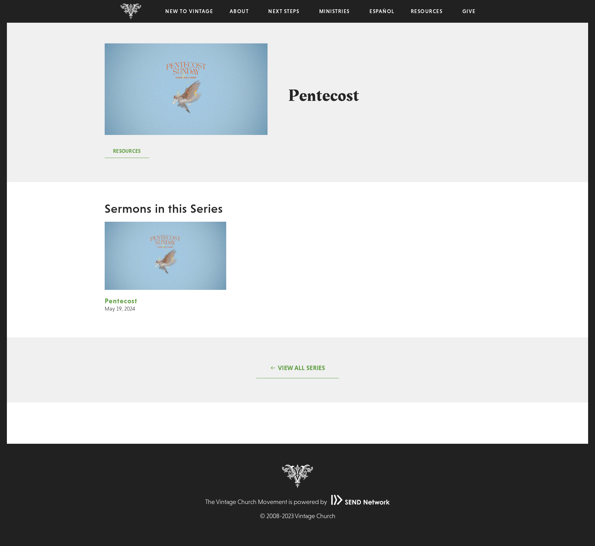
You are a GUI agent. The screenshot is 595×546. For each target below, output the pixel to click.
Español (382, 11)
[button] (127, 151)
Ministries (334, 11)
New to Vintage (189, 11)
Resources (427, 11)
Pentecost (121, 301)
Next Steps (283, 11)
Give (469, 11)
